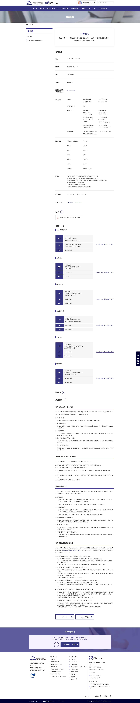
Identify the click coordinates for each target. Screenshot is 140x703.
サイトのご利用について (34, 701)
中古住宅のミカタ (94, 678)
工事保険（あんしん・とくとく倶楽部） (59, 676)
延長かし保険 (54, 666)
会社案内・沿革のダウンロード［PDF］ (70, 218)
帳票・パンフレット (52, 8)
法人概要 (92, 673)
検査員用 (107, 696)
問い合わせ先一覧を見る (70, 644)
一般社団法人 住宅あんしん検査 (74, 202)
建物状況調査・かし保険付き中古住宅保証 (99, 684)
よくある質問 (74, 8)
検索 (99, 3)
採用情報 (65, 617)
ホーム (35, 8)
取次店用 (97, 696)
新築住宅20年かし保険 (56, 664)
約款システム (74, 669)
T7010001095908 (71, 91)
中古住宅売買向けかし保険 (57, 669)
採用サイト (91, 8)
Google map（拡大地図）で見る (105, 244)
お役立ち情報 (64, 8)
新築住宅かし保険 (55, 661)
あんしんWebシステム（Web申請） (78, 666)
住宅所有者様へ (103, 8)
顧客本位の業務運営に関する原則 (71, 550)
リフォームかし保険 (55, 674)
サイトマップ (61, 701)
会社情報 (83, 8)
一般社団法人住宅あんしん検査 (84, 616)
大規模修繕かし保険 (55, 671)
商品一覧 (42, 8)
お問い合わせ (74, 659)
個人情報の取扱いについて (96, 675)
